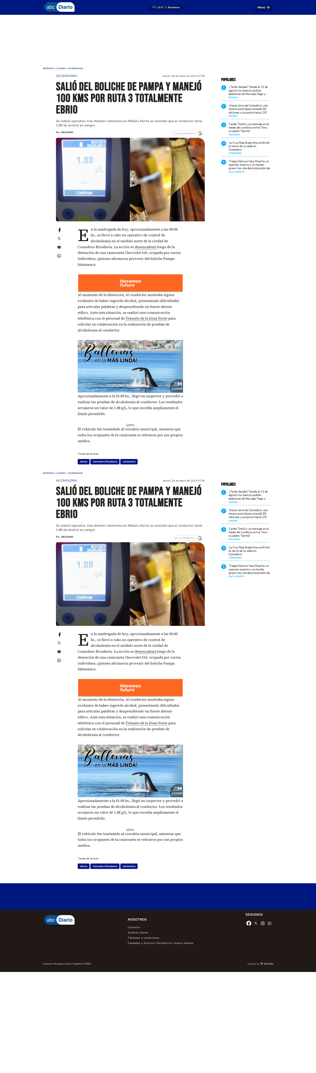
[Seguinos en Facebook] (249, 923)
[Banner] (130, 291)
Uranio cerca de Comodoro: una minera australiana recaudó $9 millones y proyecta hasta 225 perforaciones (248, 111)
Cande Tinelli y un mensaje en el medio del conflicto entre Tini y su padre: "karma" (249, 127)
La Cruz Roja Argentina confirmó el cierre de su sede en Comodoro (249, 146)
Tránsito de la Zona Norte (146, 318)
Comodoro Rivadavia (105, 461)
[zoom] (130, 179)
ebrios (83, 461)
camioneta (129, 461)
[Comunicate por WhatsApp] (269, 923)
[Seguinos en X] (255, 923)
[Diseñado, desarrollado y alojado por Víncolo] (266, 964)
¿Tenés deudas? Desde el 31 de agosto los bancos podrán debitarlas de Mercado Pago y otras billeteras (248, 92)
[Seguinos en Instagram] (262, 923)
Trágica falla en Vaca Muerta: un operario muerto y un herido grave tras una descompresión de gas (249, 166)
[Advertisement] (158, 41)
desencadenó (146, 247)
